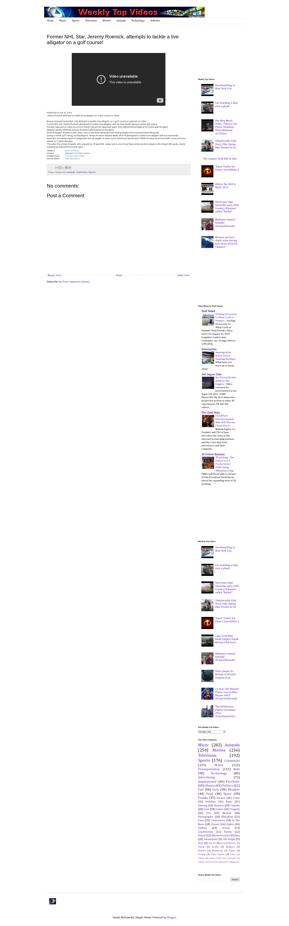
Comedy (235, 805)
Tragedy (235, 809)
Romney (219, 805)
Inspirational (207, 781)
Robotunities (209, 349)
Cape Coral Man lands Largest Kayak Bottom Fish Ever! (226, 639)
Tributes (202, 862)
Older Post (183, 275)
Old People (229, 839)
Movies (107, 20)
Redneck (213, 858)
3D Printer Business (213, 454)
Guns (201, 820)
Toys (200, 843)
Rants (229, 801)
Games (219, 809)
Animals (121, 20)
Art (222, 843)
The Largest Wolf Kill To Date (220, 159)
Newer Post (54, 275)
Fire (208, 813)
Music (62, 20)
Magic (233, 858)
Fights (230, 824)
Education (227, 817)
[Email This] (57, 167)
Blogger (171, 917)
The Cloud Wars (211, 412)
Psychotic (233, 781)
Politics (227, 785)
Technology (138, 20)
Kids (236, 769)
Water (219, 765)
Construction (205, 832)
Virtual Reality (216, 862)
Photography (205, 817)
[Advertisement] (223, 51)
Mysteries (218, 835)
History (232, 843)
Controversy (218, 820)
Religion (230, 847)
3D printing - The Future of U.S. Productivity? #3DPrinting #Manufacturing (224, 464)
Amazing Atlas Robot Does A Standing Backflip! (225, 355)
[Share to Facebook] (66, 167)
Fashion (202, 828)
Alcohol (202, 851)
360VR (233, 854)
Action (226, 828)
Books (215, 847)
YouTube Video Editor (74, 156)
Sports (75, 20)
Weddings (231, 862)
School (202, 835)
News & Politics (72, 151)
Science (221, 798)
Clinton (201, 858)
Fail (200, 789)
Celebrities (81, 172)
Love (206, 809)
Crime (236, 798)
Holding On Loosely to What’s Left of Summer (226, 317)
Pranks (203, 797)
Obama (210, 785)
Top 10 (212, 843)
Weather (234, 789)
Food (209, 793)
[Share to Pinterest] (69, 167)
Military (235, 835)
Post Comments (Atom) (76, 282)
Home (50, 20)
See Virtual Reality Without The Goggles (225, 380)
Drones (215, 824)
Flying (201, 847)
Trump (202, 854)
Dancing (202, 805)
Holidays (211, 801)
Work (223, 858)
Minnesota (217, 851)
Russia (228, 832)
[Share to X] (63, 167)
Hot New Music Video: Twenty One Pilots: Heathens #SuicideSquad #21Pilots (226, 127)
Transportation (209, 769)
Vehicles (155, 20)
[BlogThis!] (60, 167)
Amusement (211, 839)
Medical (226, 813)
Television (91, 20)
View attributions (72, 159)
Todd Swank (208, 311)
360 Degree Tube (212, 374)
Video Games (218, 854)
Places (232, 851)
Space (227, 793)
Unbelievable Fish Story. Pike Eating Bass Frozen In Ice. (225, 144)
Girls (215, 789)
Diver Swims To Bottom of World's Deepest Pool (225, 674)
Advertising (206, 777)
